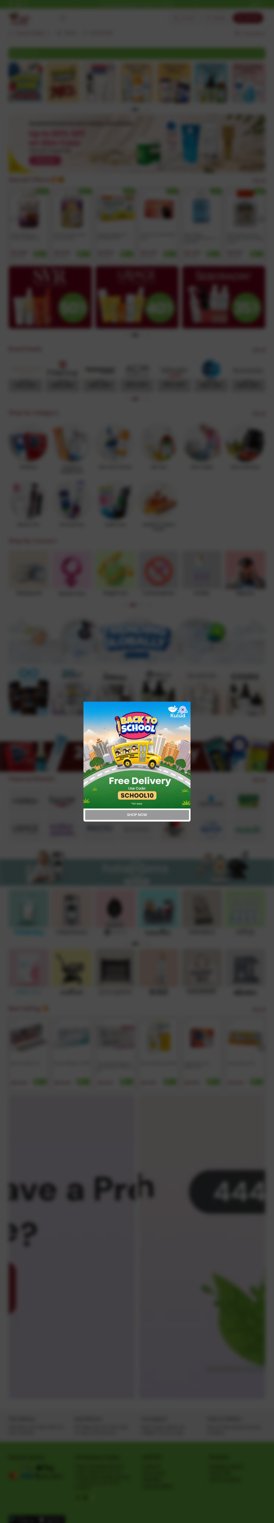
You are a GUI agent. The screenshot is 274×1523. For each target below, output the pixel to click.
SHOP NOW (137, 814)
